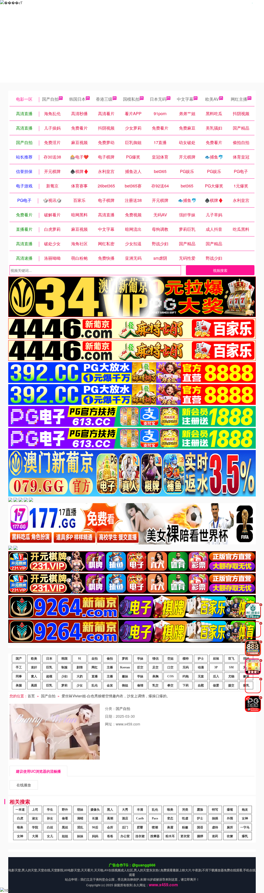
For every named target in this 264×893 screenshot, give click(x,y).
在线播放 (23, 784)
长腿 (95, 818)
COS (170, 676)
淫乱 (80, 827)
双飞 (231, 658)
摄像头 (95, 809)
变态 (170, 818)
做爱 (216, 685)
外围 (230, 818)
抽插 (215, 818)
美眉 (170, 827)
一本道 (20, 809)
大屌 (35, 836)
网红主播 (239, 99)
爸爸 (110, 836)
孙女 (50, 818)
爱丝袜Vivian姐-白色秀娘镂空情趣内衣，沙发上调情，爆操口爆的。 (116, 695)
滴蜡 (80, 818)
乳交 (155, 685)
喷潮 (155, 827)
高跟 (34, 685)
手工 (19, 667)
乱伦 (95, 685)
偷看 (65, 818)
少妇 (64, 676)
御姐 (125, 685)
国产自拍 (50, 99)
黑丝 (65, 827)
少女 (80, 685)
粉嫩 (185, 827)
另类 (185, 809)
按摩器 (155, 836)
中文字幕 (185, 99)
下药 (186, 685)
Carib (140, 818)
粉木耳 (170, 836)
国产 (19, 658)
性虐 (185, 818)
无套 (201, 676)
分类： (110, 708)
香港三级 (104, 99)
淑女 (35, 818)
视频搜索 (220, 270)
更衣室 (185, 836)
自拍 (95, 658)
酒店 (125, 818)
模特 (186, 658)
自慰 (201, 685)
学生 (50, 809)
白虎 (20, 818)
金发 (110, 685)
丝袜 (216, 658)
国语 (200, 827)
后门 (125, 827)
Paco (155, 818)
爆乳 (245, 836)
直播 (95, 676)
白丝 (50, 827)
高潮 (110, 818)
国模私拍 (131, 99)
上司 (35, 809)
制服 (64, 667)
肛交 (140, 667)
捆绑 (200, 836)
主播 (110, 667)
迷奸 (34, 667)
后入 (216, 676)
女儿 (50, 836)
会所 (110, 827)
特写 (215, 809)
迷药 (215, 836)
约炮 (186, 676)
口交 (170, 667)
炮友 (245, 809)
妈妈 (95, 836)
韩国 (64, 658)
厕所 (230, 827)
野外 (65, 809)
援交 (231, 685)
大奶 (80, 676)
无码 (186, 667)
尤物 (231, 676)
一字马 (245, 827)
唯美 (170, 809)
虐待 (215, 827)
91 (79, 658)
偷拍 (110, 658)
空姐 (170, 658)
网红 (95, 667)
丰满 (140, 809)
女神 (245, 818)
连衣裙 (140, 836)
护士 (201, 658)
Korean (125, 667)
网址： (110, 723)
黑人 (110, 809)
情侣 (155, 658)
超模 (49, 676)
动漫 (201, 667)
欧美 (34, 658)
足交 (155, 667)
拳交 (170, 685)
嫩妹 (125, 676)
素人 (34, 676)
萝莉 (125, 658)
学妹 (140, 658)
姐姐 (65, 836)
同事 (19, 676)
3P (216, 667)
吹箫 (230, 836)
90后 (95, 827)
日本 (49, 658)
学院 (35, 827)
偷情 (140, 685)
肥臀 (140, 827)
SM (231, 667)
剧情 (80, 667)
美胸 (155, 676)
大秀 (125, 809)
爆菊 (230, 809)
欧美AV (212, 99)
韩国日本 (77, 99)
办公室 (125, 836)
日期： (110, 716)
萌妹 (80, 809)
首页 (31, 695)
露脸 (200, 809)
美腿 (19, 685)
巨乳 (49, 667)
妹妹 (80, 836)
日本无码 (158, 99)
